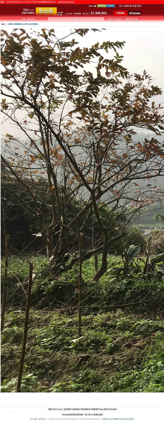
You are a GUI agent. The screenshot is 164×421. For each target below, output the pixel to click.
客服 (135, 6)
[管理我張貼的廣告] (135, 15)
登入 (121, 6)
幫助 (139, 6)
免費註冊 (128, 6)
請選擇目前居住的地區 (66, 2)
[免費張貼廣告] (120, 15)
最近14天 (31, 19)
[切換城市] (46, 15)
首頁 (24, 19)
